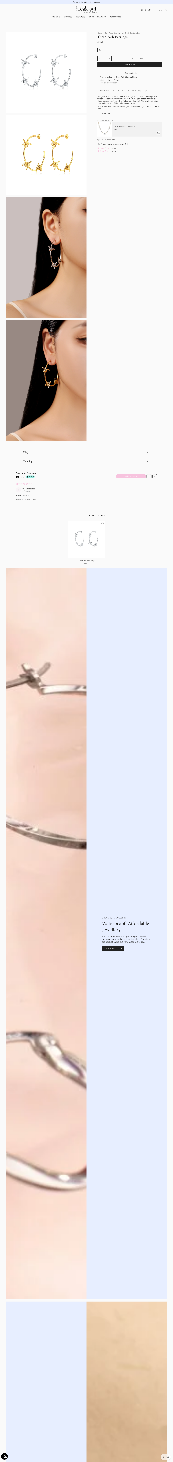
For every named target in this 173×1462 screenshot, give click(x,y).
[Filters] (149, 476)
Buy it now (130, 64)
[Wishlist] (160, 10)
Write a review (131, 476)
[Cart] (165, 10)
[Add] (158, 133)
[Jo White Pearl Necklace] (104, 129)
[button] (56, 17)
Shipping (27, 461)
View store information (108, 83)
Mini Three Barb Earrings (118, 106)
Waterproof (105, 113)
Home (99, 33)
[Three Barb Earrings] (86, 539)
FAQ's (26, 452)
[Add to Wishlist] (102, 523)
